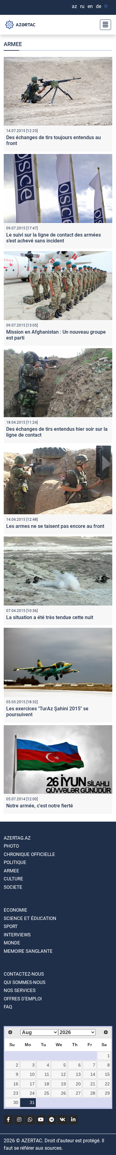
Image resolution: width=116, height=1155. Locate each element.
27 (78, 1093)
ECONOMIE (15, 910)
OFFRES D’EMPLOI (23, 999)
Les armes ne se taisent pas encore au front (55, 526)
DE (98, 6)
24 (32, 1093)
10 (32, 1074)
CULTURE (13, 879)
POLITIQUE (15, 862)
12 (63, 1074)
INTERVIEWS (17, 935)
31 (32, 1102)
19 (63, 1083)
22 (107, 1083)
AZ (74, 6)
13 (78, 1074)
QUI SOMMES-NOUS (24, 982)
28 (92, 1093)
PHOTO (11, 846)
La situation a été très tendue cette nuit (49, 617)
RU (82, 6)
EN (90, 6)
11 (47, 1074)
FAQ (8, 1007)
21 (92, 1083)
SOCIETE (13, 887)
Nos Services (20, 990)
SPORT (11, 926)
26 (63, 1093)
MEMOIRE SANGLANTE (28, 951)
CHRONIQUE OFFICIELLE (29, 854)
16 (15, 1083)
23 (15, 1093)
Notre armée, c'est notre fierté (39, 806)
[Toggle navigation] (103, 25)
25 (46, 1093)
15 (107, 1074)
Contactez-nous (24, 974)
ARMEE (11, 871)
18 (46, 1083)
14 (92, 1074)
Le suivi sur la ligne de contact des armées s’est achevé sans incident (53, 238)
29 (107, 1093)
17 (32, 1083)
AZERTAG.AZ (17, 838)
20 (78, 1083)
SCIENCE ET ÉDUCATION (30, 918)
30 (15, 1102)
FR (106, 6)
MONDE (12, 943)
